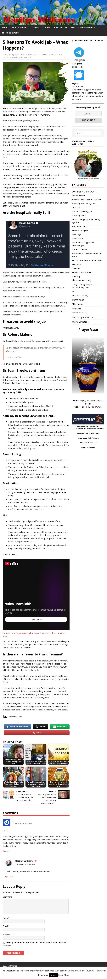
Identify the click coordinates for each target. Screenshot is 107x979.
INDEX (47, 27)
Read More (63, 975)
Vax (25, 57)
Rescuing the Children (81, 272)
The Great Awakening (81, 280)
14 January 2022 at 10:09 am (25, 864)
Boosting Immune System (84, 203)
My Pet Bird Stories (80, 321)
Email (5, 926)
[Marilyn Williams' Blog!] (53, 23)
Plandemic (76, 264)
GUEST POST (78, 300)
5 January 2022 (12, 54)
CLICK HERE (77, 67)
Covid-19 (76, 207)
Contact (36, 27)
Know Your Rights (80, 230)
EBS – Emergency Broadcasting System (86, 221)
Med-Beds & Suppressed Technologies (83, 244)
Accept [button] (53, 975)
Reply (8, 851)
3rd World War (78, 195)
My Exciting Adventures (82, 317)
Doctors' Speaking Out (13, 57)
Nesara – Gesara (79, 249)
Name (5, 918)
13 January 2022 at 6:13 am (22, 824)
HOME (4, 27)
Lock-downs (77, 238)
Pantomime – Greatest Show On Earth (86, 255)
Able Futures (77, 304)
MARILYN (76, 308)
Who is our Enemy (80, 295)
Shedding (76, 276)
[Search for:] (88, 133)
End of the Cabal (79, 226)
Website (6, 934)
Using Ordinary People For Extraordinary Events (84, 286)
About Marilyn (19, 27)
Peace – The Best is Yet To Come (87, 260)
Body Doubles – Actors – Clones (86, 199)
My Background (79, 312)
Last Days (76, 234)
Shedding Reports (10, 33)
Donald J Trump (79, 215)
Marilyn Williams (29, 54)
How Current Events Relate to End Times (73, 27)
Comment (7, 897)
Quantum (76, 268)
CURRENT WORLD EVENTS (51, 54)
